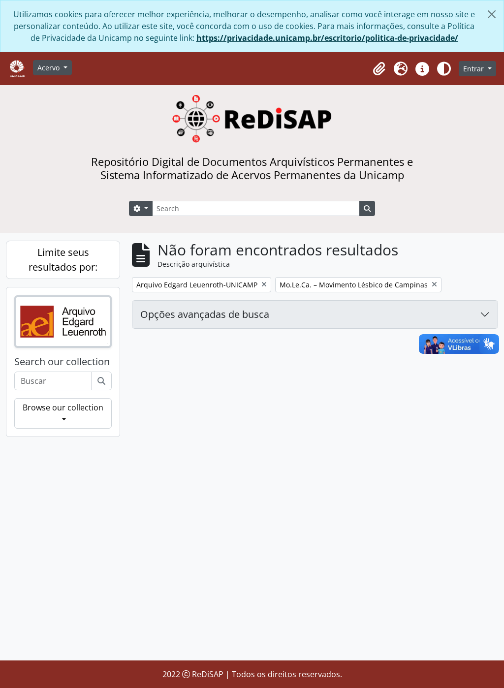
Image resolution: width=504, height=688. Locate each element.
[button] (379, 69)
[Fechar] (492, 14)
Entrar (474, 68)
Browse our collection (63, 407)
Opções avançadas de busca (204, 314)
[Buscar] (101, 381)
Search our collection (62, 362)
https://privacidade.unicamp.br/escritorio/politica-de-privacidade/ (327, 37)
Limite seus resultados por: (63, 260)
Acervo (49, 67)
